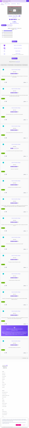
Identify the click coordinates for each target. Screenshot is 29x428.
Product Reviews (4, 376)
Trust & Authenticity (4, 414)
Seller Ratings (3, 374)
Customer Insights (4, 406)
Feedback (3, 382)
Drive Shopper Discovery (5, 392)
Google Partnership (4, 411)
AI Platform (3, 385)
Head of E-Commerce (4, 403)
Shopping (13, 17)
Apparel (16, 17)
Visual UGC (3, 379)
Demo (3, 398)
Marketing (3, 401)
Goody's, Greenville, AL (14, 16)
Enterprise (3, 387)
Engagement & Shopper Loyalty (5, 395)
